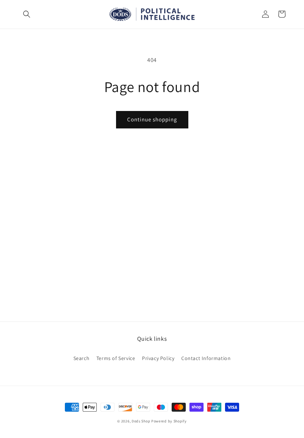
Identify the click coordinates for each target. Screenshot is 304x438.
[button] (27, 14)
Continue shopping (152, 119)
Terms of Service (115, 358)
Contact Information (206, 358)
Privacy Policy (158, 358)
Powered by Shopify (169, 421)
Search (81, 358)
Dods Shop (141, 421)
